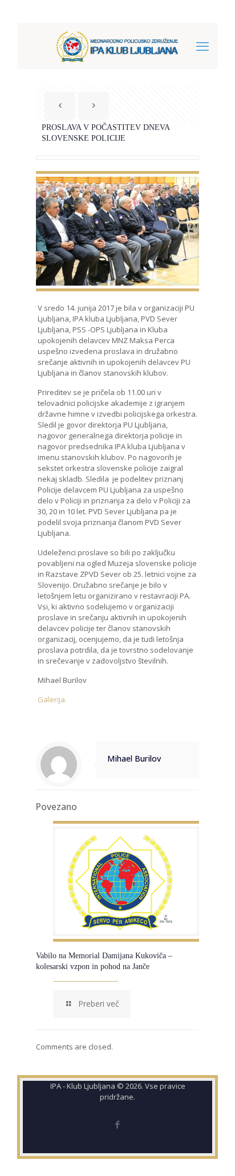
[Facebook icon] (118, 1124)
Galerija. (52, 699)
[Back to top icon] (212, 1153)
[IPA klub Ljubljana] (117, 46)
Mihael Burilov (134, 758)
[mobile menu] (202, 45)
